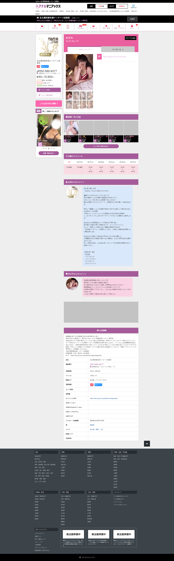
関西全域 (89, 459)
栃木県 (63, 473)
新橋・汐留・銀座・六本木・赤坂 (44, 473)
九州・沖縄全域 (91, 499)
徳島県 (63, 519)
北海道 (36, 504)
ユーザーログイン (39, 533)
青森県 (36, 507)
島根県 (63, 510)
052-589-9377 (48, 71)
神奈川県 (63, 464)
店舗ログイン (38, 536)
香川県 (63, 516)
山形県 (36, 513)
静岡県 (115, 464)
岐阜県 (115, 470)
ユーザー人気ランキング (120, 504)
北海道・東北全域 (39, 499)
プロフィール (84, 49)
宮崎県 (89, 516)
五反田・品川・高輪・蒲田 (42, 470)
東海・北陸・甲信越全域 (120, 459)
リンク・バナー (39, 542)
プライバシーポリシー (41, 547)
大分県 (89, 513)
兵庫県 (89, 467)
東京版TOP (38, 456)
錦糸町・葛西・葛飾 (40, 478)
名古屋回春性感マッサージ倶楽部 (119, 11)
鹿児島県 (89, 519)
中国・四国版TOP (66, 496)
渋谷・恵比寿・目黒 (40, 462)
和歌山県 (89, 476)
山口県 (63, 513)
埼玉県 (63, 462)
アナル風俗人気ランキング (121, 496)
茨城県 (63, 470)
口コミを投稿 (45, 90)
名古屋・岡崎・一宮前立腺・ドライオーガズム (93, 11)
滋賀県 (89, 470)
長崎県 (89, 510)
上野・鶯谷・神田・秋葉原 (42, 476)
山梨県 (115, 476)
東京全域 (37, 459)
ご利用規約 (38, 544)
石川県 (115, 481)
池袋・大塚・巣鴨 (39, 467)
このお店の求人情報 (48, 104)
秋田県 (36, 510)
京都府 (89, 464)
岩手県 (36, 516)
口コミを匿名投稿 (47, 95)
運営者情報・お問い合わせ (42, 550)
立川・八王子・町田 (40, 481)
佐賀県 (89, 507)
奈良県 (89, 473)
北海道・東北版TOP (40, 496)
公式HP (132, 19)
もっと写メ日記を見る (100, 146)
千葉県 (63, 467)
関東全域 (63, 459)
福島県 (36, 519)
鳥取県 (63, 507)
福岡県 (89, 502)
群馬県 (63, 476)
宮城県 (36, 502)
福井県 (115, 487)
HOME (37, 11)
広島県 (63, 502)
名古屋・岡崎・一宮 (72, 11)
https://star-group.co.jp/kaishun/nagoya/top (103, 398)
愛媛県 (63, 521)
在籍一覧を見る (48, 153)
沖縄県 (89, 521)
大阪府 (89, 462)
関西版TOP (90, 456)
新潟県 (115, 467)
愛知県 (62, 11)
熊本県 (89, 504)
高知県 (63, 524)
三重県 (115, 473)
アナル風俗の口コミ (119, 499)
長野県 (115, 478)
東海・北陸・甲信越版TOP (49, 11)
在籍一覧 (134, 11)
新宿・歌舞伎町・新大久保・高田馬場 (45, 464)
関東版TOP (64, 456)
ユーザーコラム (118, 502)
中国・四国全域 (65, 499)
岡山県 (63, 504)
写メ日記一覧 (117, 49)
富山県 (115, 484)
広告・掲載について (40, 539)
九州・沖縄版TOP (92, 496)
